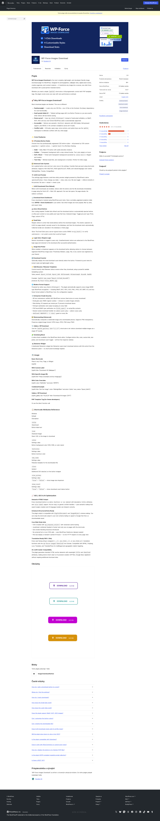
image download (123, 111)
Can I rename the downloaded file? (42, 723)
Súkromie (9, 804)
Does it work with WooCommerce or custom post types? (49, 744)
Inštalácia (57, 68)
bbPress (128, 801)
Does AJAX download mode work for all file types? (47, 729)
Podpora (125, 68)
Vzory (38, 804)
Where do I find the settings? (41, 692)
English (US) (125, 97)
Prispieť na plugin (104, 174)
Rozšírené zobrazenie (106, 116)
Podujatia (98, 799)
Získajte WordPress (151, 3)
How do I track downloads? (40, 697)
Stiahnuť (124, 60)
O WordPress (10, 796)
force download (124, 107)
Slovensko (25, 812)
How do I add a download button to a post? (45, 687)
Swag (98, 804)
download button (123, 100)
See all (126, 146)
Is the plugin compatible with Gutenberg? (44, 739)
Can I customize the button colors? (42, 718)
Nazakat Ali (47, 61)
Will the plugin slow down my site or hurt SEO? (46, 734)
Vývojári (68, 801)
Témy (37, 799)
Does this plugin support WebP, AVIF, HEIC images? (47, 713)
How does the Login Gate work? (42, 708)
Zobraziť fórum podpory (106, 160)
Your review (102, 146)
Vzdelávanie (69, 796)
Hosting (9, 801)
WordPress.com (130, 796)
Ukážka (38, 796)
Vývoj (66, 68)
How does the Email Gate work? (42, 703)
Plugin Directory (11, 8)
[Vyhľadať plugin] (24, 18)
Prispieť (98, 801)
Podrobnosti (37, 68)
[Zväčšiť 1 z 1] (92, 569)
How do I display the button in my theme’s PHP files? (48, 750)
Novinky (9, 799)
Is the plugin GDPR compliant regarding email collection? (49, 755)
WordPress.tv (70, 804)
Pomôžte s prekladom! (96, 13)
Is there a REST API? (38, 760)
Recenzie (48, 68)
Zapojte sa (99, 796)
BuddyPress (129, 804)
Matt (127, 799)
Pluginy (38, 801)
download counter (123, 104)
